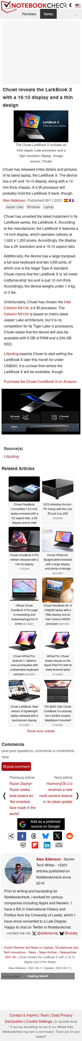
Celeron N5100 (16, 313)
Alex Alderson (14, 200)
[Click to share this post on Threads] (33, 836)
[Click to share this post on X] (57, 836)
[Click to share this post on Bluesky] (45, 836)
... (76, 13)
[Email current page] (58, 845)
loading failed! (11, 976)
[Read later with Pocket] (23, 845)
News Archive (48, 952)
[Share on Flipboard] (35, 845)
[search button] (65, 5)
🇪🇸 (66, 200)
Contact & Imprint (23, 1015)
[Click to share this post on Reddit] (69, 836)
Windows (33, 206)
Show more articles (41, 731)
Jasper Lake (14, 206)
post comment (18, 766)
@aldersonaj (47, 933)
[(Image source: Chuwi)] (41, 411)
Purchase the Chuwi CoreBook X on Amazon (40, 381)
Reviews (29, 13)
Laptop (49, 206)
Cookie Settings (39, 1021)
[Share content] (11, 836)
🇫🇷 (71, 200)
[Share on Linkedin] (47, 845)
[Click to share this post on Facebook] (21, 836)
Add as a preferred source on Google (45, 824)
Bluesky (71, 933)
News (48, 13)
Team (44, 1015)
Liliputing (11, 353)
